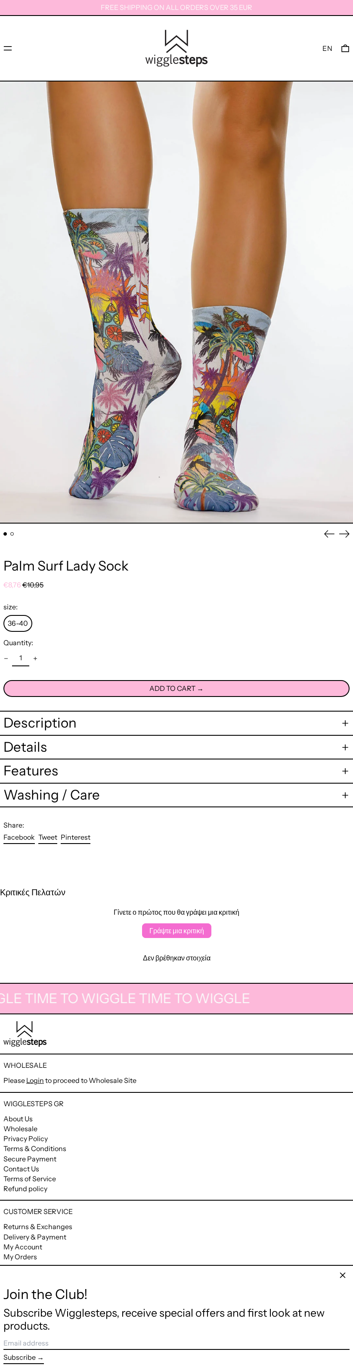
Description (40, 723)
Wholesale (20, 1128)
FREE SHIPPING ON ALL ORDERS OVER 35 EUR (176, 7)
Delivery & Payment (34, 1237)
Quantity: (18, 643)
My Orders (20, 1256)
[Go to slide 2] (12, 534)
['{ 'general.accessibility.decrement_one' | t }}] (6, 659)
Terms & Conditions (34, 1148)
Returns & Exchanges (37, 1226)
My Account (22, 1246)
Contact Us (21, 1168)
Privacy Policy (25, 1138)
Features (30, 771)
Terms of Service (29, 1178)
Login (35, 1080)
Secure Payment (29, 1159)
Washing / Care (51, 795)
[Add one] (35, 659)
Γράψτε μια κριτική (176, 930)
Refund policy (25, 1188)
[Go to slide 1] (5, 534)
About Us (18, 1118)
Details (25, 747)
